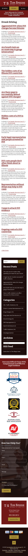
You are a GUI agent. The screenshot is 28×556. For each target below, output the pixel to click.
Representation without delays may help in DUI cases (12, 186)
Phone (3, 464)
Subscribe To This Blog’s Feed (11, 351)
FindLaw (21, 552)
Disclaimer (4, 482)
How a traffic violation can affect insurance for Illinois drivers (12, 294)
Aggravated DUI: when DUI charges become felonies (13, 27)
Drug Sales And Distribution (11, 315)
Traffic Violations (8, 329)
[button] (5, 8)
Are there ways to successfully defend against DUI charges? (11, 94)
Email (3, 457)
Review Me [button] (14, 537)
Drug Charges (7, 312)
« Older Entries (5, 250)
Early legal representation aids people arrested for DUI (13, 139)
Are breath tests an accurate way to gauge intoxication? (11, 49)
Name (3, 450)
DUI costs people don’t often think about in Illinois (11, 163)
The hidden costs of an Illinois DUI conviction (11, 72)
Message (4, 471)
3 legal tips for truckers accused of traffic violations (13, 278)
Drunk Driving (11, 33)
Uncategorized (7, 333)
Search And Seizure (8, 326)
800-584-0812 (14, 515)
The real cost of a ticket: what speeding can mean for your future (13, 272)
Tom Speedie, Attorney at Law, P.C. (16, 31)
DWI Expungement (8, 322)
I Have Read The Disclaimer (11, 485)
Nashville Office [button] (14, 519)
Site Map (10, 550)
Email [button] (14, 8)
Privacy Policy (17, 550)
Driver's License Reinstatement (12, 308)
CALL (24, 8)
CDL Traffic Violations (9, 305)
